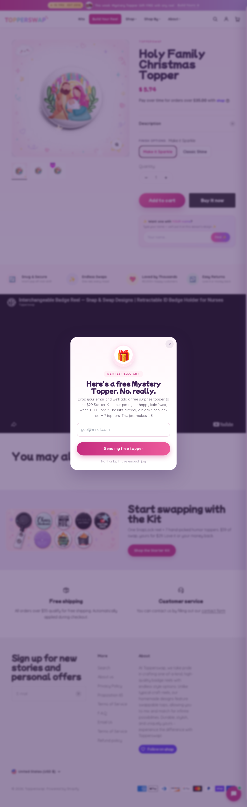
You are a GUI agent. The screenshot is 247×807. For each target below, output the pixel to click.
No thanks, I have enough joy (123, 461)
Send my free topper (123, 448)
